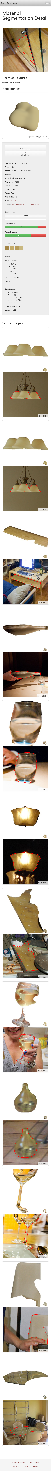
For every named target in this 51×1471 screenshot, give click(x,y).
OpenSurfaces (9, 3)
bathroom (14, 201)
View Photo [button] (25, 155)
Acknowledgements (30, 1466)
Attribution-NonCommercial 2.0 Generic (27, 204)
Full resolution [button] (25, 149)
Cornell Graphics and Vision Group (25, 1463)
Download (17, 1466)
